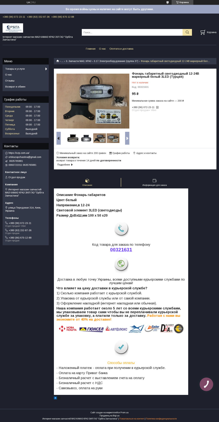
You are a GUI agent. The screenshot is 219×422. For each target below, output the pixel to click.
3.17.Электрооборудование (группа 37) (116, 61)
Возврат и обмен (15, 86)
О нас (102, 48)
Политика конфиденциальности (161, 419)
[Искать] (187, 32)
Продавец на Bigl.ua (109, 415)
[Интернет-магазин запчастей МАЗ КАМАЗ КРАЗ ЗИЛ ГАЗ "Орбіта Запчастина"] (40, 28)
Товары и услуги (15, 68)
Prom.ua (124, 412)
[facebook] (55, 398)
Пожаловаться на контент (131, 419)
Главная (90, 48)
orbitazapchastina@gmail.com (25, 157)
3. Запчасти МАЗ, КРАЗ (78, 61)
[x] (59, 398)
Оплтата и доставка (121, 48)
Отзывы (9, 80)
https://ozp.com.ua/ (19, 153)
